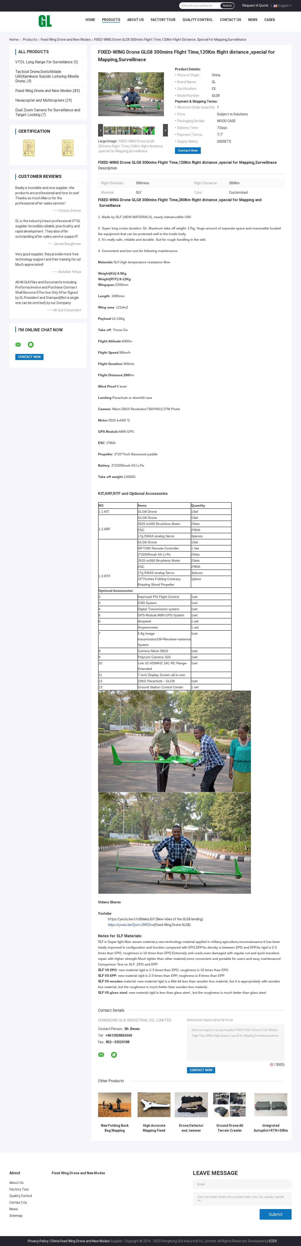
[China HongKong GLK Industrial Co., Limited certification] (28, 147)
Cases (269, 20)
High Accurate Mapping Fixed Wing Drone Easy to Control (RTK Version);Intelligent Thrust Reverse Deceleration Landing (154, 1128)
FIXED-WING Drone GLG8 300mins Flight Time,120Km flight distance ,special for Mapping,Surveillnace (130, 146)
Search (227, 5)
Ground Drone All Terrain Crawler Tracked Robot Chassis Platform (229, 1128)
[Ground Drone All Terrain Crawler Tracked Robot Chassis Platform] (229, 1104)
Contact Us (230, 20)
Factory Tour (163, 20)
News (252, 20)
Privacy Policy (38, 1241)
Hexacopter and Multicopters (39, 100)
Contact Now (188, 150)
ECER (273, 1241)
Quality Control (197, 20)
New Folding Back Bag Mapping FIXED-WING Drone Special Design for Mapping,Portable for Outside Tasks (114, 1128)
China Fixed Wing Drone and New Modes (80, 1241)
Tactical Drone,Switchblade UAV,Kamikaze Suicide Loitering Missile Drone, (47, 76)
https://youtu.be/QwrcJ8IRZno (131, 925)
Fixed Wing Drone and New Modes (66, 39)
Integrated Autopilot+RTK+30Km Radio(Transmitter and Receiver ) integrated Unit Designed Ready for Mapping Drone (271, 1128)
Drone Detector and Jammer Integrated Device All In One (191, 1128)
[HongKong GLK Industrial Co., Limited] (45, 21)
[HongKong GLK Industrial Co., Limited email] (21, 344)
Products (111, 20)
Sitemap (16, 1216)
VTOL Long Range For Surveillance (44, 62)
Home (90, 20)
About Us (135, 20)
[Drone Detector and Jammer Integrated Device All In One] (191, 1104)
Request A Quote (255, 5)
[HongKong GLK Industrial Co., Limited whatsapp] (34, 344)
